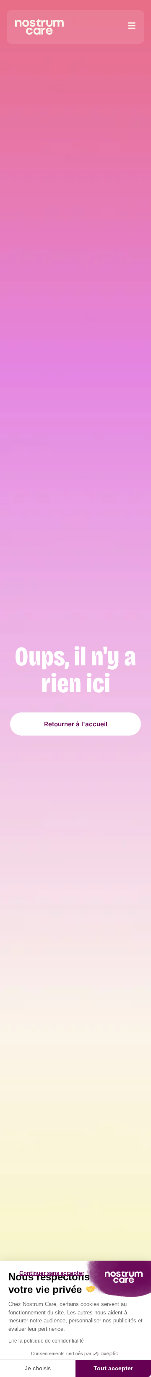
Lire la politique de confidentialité (46, 1341)
